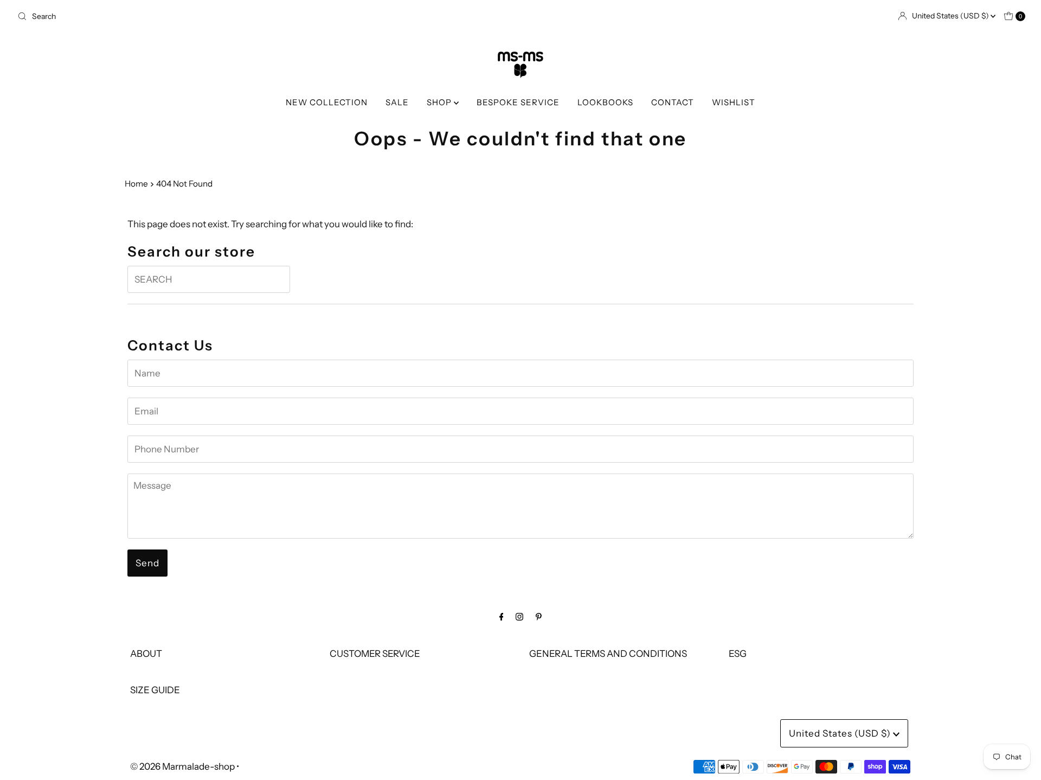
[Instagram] (519, 616)
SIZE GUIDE (155, 690)
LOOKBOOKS (605, 102)
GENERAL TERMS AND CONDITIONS (608, 653)
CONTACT (672, 102)
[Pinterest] (539, 616)
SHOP (440, 102)
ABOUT (146, 653)
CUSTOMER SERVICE (375, 653)
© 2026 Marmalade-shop (182, 766)
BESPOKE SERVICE (518, 102)
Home (136, 183)
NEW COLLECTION (327, 102)
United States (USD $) (951, 16)
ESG (738, 653)
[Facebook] (501, 616)
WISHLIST (733, 102)
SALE (397, 102)
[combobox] (264, 16)
